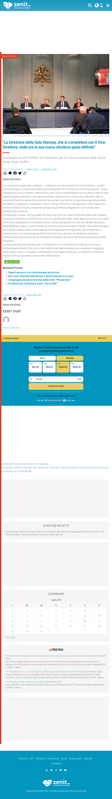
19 (70, 621)
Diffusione (40, 758)
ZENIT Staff (32, 169)
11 (56, 616)
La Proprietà (53, 758)
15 (13, 621)
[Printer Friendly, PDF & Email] (12, 261)
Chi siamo (23, 758)
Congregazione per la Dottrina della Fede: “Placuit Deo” (39, 279)
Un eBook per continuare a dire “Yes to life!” (32, 283)
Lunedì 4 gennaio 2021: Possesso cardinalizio (25, 682)
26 (70, 626)
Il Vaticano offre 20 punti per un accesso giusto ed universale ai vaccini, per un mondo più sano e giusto (49, 656)
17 (41, 621)
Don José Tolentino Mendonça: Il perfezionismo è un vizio (40, 276)
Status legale (75, 758)
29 (13, 631)
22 (13, 626)
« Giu (7, 637)
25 (56, 626)
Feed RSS (57, 649)
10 (41, 616)
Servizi (64, 758)
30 (27, 631)
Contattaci (56, 763)
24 (41, 626)
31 (41, 631)
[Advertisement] (56, 31)
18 (56, 621)
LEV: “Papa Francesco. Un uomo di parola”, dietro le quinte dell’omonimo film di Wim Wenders (45, 672)
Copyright (87, 758)
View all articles (11, 327)
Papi (15, 56)
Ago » (13, 637)
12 (70, 616)
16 (27, 621)
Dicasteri (7, 56)
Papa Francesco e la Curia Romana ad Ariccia (33, 272)
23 (27, 626)
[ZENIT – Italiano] (31, 5)
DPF (32, 758)
